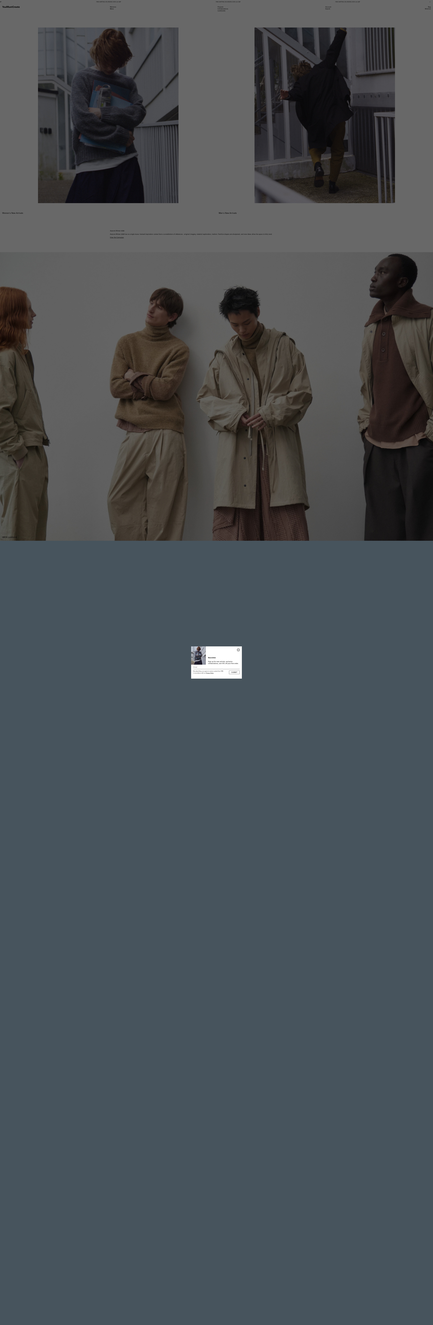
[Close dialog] (238, 650)
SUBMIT (234, 672)
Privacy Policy (210, 673)
